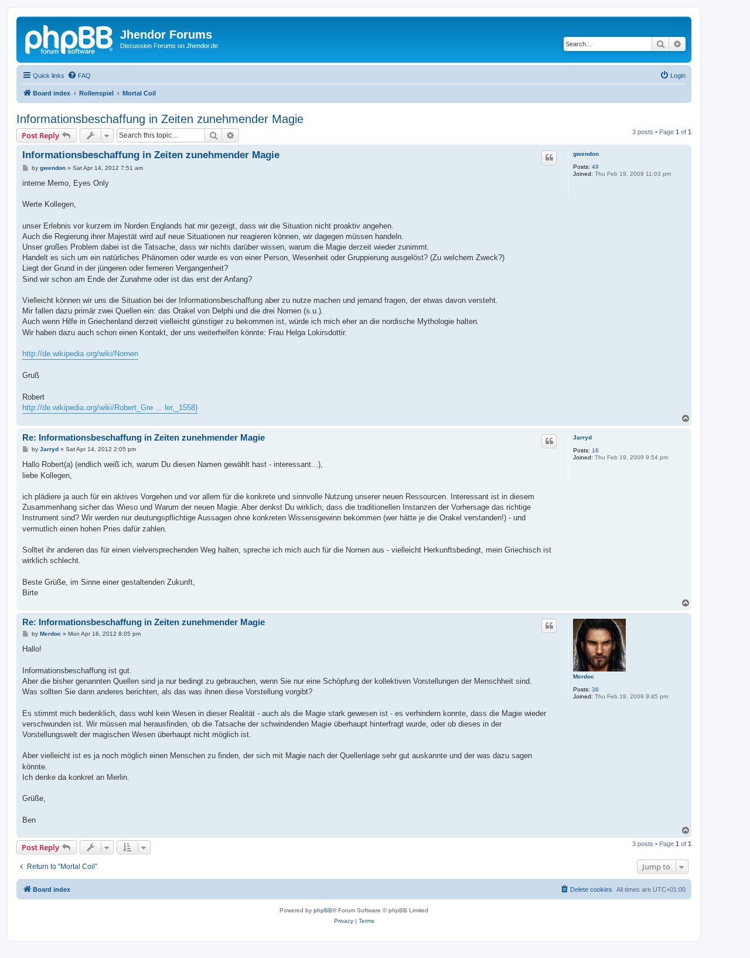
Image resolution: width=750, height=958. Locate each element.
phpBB (322, 910)
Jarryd (582, 437)
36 (595, 689)
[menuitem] (79, 76)
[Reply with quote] (549, 158)
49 (595, 166)
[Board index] (69, 38)
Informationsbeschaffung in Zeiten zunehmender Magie (160, 118)
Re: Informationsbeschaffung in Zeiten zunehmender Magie (143, 437)
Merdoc (583, 676)
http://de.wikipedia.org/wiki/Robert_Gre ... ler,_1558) (109, 407)
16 (595, 450)
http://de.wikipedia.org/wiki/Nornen (80, 353)
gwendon (586, 154)
